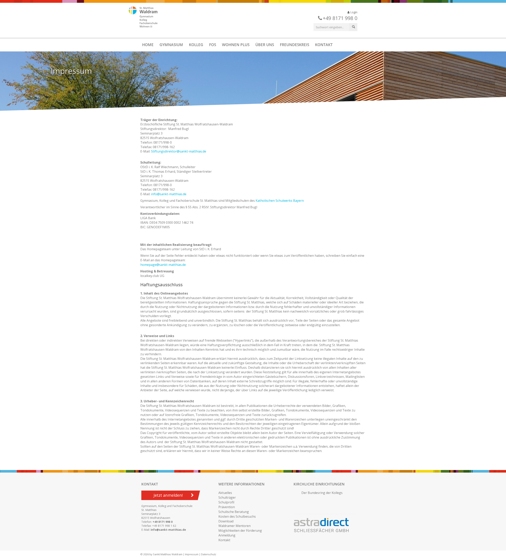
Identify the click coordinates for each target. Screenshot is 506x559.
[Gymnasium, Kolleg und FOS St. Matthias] (146, 17)
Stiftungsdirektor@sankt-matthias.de (178, 151)
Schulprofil (226, 502)
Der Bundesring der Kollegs (322, 493)
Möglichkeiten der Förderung (240, 530)
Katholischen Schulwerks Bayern (280, 200)
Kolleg (196, 44)
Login (353, 12)
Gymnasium (171, 44)
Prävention (226, 507)
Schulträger (227, 497)
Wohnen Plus (235, 44)
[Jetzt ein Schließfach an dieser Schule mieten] (323, 525)
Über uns (264, 44)
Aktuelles (225, 493)
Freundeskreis (294, 44)
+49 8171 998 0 (163, 522)
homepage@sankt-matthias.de (163, 264)
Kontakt (324, 44)
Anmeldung (226, 535)
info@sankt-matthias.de (168, 194)
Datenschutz (208, 554)
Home (148, 44)
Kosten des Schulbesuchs (237, 516)
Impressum (191, 554)
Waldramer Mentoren (234, 526)
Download (225, 521)
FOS (212, 44)
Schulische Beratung (233, 512)
